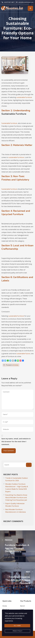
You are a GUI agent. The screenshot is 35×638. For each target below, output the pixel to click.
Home (4, 606)
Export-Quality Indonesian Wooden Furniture (14, 504)
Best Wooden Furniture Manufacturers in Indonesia (15, 510)
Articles (15, 365)
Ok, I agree (17, 625)
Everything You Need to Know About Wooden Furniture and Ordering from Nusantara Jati (16, 497)
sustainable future (23, 353)
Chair (22, 609)
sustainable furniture (24, 97)
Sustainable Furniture (13, 114)
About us (5, 609)
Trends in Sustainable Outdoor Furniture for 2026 (16, 479)
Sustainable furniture (9, 123)
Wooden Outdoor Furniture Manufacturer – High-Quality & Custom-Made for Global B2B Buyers (16, 488)
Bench (22, 606)
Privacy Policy (17, 631)
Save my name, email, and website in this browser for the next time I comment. (16, 441)
